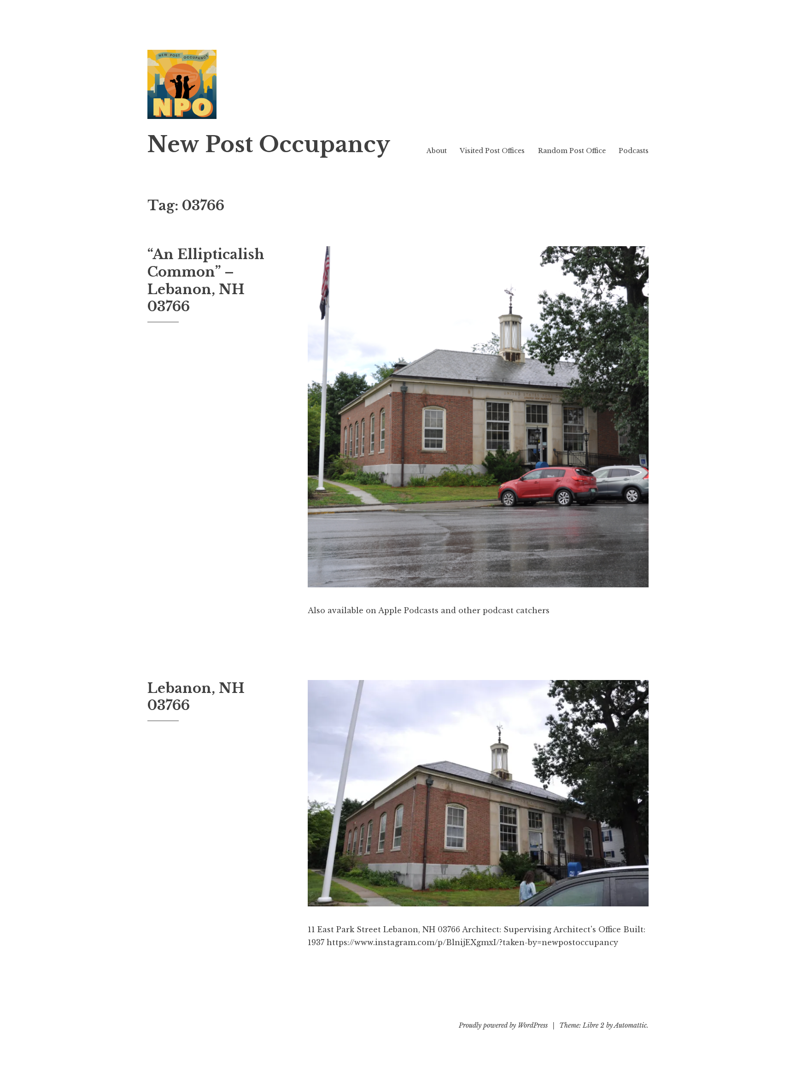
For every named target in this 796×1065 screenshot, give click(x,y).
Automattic (630, 1025)
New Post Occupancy (268, 144)
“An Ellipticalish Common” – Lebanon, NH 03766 (205, 280)
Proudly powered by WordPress (503, 1025)
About (437, 151)
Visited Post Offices (492, 151)
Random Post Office (572, 151)
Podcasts (634, 151)
